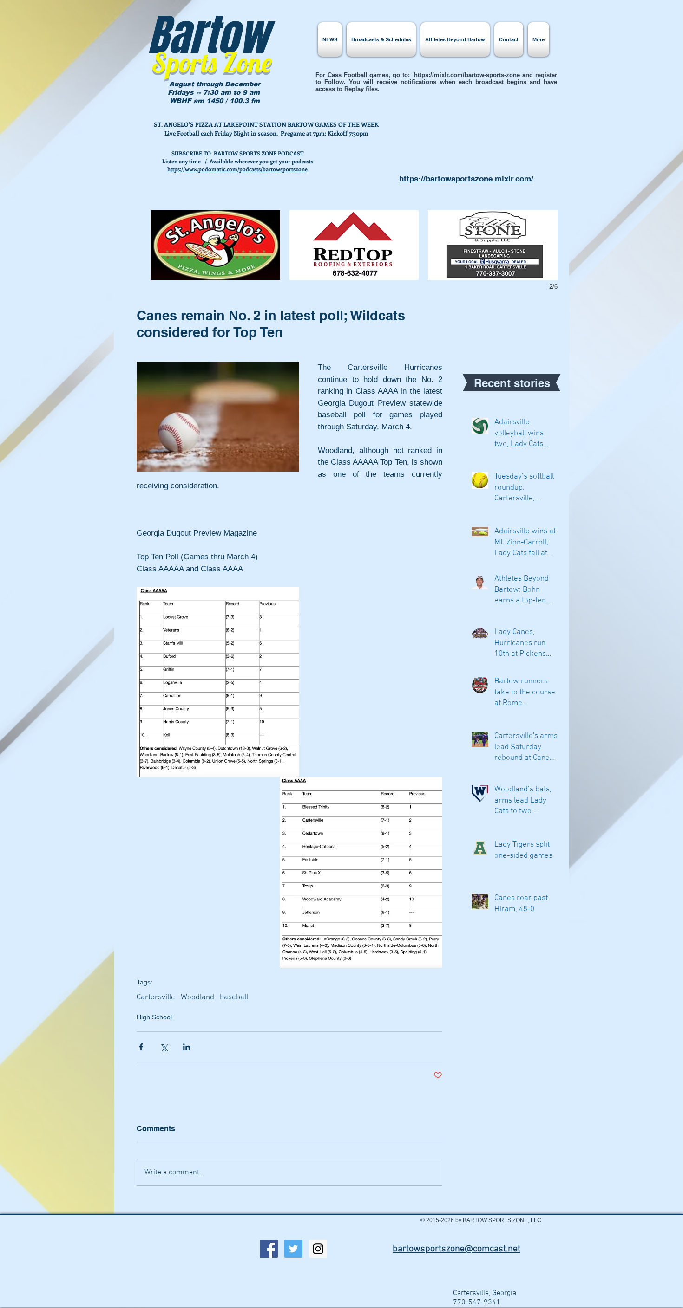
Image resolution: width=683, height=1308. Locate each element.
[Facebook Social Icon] (269, 1249)
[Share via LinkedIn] (186, 1047)
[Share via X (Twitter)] (163, 1047)
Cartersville (156, 997)
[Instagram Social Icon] (318, 1249)
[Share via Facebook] (141, 1047)
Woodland (197, 997)
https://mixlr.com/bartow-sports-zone (467, 74)
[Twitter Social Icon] (293, 1249)
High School (154, 1017)
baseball (234, 997)
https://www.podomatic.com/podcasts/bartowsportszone (237, 169)
